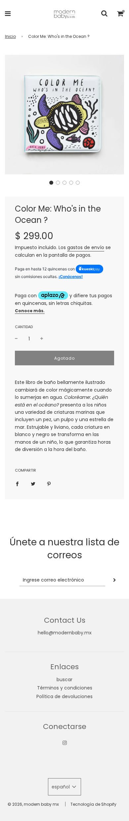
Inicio (10, 36)
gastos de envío (85, 247)
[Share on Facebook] (17, 483)
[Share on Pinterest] (49, 483)
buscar (64, 679)
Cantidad (24, 326)
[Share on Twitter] (33, 483)
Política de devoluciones (64, 696)
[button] (51, 183)
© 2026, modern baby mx (33, 804)
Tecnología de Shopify (93, 804)
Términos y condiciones (64, 687)
